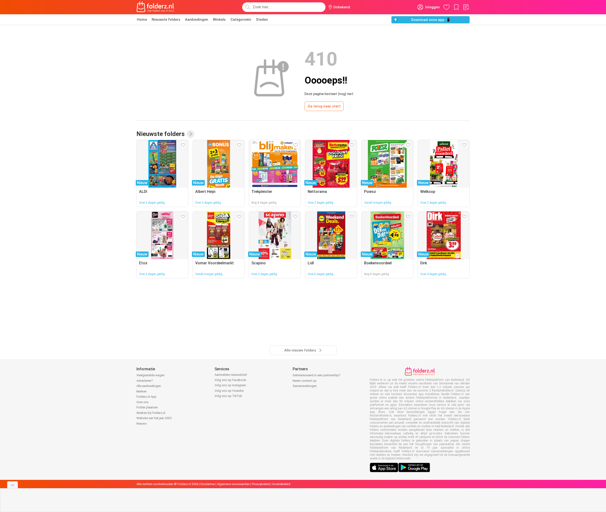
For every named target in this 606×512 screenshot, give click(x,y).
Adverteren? (144, 380)
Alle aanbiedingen (148, 386)
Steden (262, 19)
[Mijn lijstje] (466, 7)
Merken (141, 391)
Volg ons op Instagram (230, 385)
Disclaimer (207, 484)
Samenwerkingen (305, 386)
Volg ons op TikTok (228, 396)
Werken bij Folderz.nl (150, 413)
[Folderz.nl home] (155, 7)
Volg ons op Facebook (230, 380)
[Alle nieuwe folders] (190, 134)
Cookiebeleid (281, 484)
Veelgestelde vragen (150, 375)
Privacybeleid (261, 484)
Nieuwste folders (166, 19)
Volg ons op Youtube (229, 390)
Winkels (219, 19)
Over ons (142, 402)
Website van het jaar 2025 (153, 418)
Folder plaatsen (147, 407)
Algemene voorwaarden (233, 484)
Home (142, 19)
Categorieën (240, 19)
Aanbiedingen (196, 19)
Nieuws (141, 423)
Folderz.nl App (146, 396)
